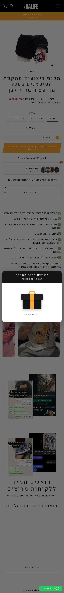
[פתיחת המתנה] (32, 299)
